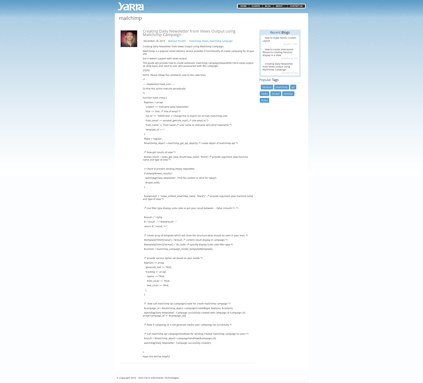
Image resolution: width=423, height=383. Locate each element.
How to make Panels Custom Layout (279, 39)
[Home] (130, 6)
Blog (268, 6)
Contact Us (296, 6)
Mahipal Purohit (177, 41)
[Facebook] (303, 378)
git (293, 87)
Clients (256, 6)
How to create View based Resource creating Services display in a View (278, 52)
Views (205, 41)
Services (266, 87)
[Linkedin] (295, 378)
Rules (264, 100)
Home (243, 6)
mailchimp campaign (221, 41)
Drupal (276, 93)
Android (288, 93)
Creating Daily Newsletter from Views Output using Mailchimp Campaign (189, 32)
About (279, 6)
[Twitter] (299, 378)
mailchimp (195, 41)
